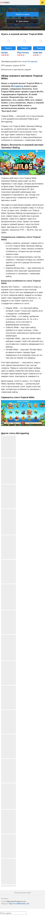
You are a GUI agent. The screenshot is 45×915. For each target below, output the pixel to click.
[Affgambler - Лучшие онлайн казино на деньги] (5, 2)
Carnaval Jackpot (8, 686)
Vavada (4, 53)
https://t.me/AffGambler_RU (19, 904)
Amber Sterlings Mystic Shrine (8, 460)
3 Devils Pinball (8, 662)
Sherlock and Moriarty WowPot (8, 511)
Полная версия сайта (22, 893)
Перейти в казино (22, 14)
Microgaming (32, 61)
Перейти (8, 48)
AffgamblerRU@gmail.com (16, 901)
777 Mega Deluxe (8, 886)
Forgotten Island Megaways (8, 860)
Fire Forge (8, 536)
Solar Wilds (8, 560)
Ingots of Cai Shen (8, 810)
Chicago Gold (8, 735)
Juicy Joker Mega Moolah (9, 785)
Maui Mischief (8, 760)
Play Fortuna (23, 53)
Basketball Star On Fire (8, 586)
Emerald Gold (8, 611)
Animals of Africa (8, 835)
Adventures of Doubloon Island (8, 636)
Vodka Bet (37, 53)
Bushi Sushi (8, 485)
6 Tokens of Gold (8, 711)
